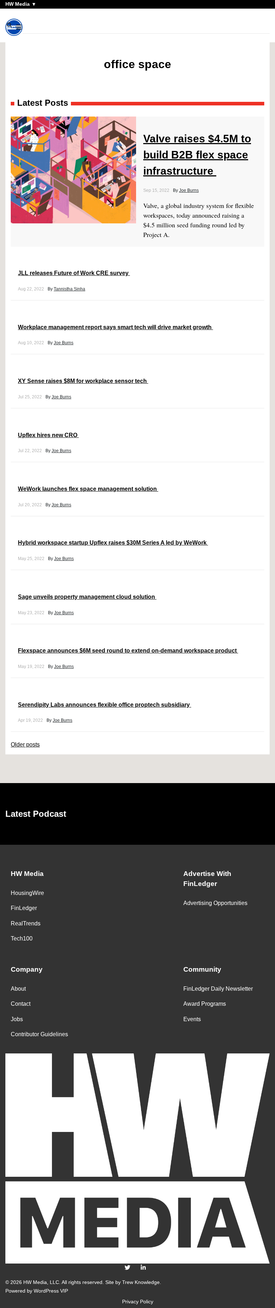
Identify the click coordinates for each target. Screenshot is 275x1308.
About (18, 989)
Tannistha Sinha (69, 289)
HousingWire (27, 893)
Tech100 (22, 938)
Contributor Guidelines (39, 1034)
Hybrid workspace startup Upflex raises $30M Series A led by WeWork (113, 543)
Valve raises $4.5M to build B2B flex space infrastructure (197, 155)
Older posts (25, 744)
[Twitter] (127, 1268)
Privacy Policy (137, 1301)
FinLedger (24, 908)
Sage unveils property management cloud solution (87, 597)
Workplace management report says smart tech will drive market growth (115, 327)
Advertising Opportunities (215, 903)
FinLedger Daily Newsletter (218, 989)
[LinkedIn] (143, 1268)
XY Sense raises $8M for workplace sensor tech (83, 381)
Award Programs (204, 1004)
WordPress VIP (51, 1291)
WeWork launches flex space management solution (88, 489)
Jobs (17, 1019)
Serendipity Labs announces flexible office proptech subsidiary (104, 705)
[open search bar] (9, 25)
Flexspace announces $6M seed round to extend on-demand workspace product (128, 651)
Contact (20, 1004)
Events (192, 1019)
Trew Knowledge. (141, 1282)
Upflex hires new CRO (48, 435)
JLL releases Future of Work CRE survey (74, 273)
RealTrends (25, 923)
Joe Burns (189, 190)
